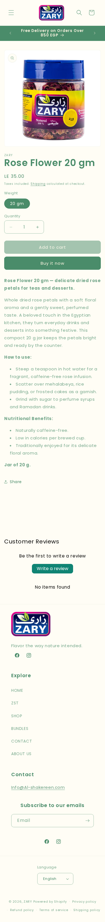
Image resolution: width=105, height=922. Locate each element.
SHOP (16, 716)
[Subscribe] (87, 820)
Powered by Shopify (50, 901)
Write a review (52, 568)
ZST (15, 703)
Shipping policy (86, 910)
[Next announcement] (94, 33)
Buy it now (52, 263)
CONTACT (21, 741)
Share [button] (16, 482)
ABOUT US (21, 754)
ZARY (28, 901)
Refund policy (22, 910)
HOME (17, 690)
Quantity (12, 216)
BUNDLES (19, 728)
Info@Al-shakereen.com (38, 787)
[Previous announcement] (10, 33)
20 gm (17, 203)
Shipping (38, 184)
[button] (11, 12)
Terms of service (53, 910)
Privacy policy (84, 901)
